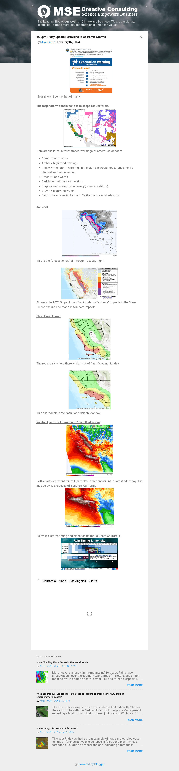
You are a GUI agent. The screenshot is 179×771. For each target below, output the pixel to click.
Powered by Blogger (91, 764)
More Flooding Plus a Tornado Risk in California (62, 662)
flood (62, 581)
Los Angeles (78, 581)
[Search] (146, 7)
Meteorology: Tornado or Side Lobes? (57, 728)
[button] (141, 37)
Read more (135, 685)
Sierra (93, 581)
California (49, 581)
